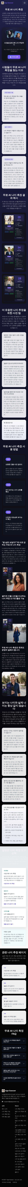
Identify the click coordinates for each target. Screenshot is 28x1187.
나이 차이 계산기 (19, 1164)
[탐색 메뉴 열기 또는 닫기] (24, 3)
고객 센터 (17, 1169)
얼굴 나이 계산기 (19, 1156)
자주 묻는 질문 (6, 1116)
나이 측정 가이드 (19, 1109)
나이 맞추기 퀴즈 (19, 1167)
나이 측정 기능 (6, 1111)
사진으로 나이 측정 (20, 1151)
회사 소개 (4, 1109)
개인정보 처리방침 (6, 1182)
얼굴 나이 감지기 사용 (10, 904)
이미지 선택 (15, 57)
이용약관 (15, 1182)
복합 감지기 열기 (8, 924)
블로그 (17, 1172)
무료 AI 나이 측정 (20, 1148)
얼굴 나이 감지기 (19, 1153)
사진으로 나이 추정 (9, 883)
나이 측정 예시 (6, 1114)
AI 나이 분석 (18, 1161)
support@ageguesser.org (11, 1101)
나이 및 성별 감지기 (20, 1159)
